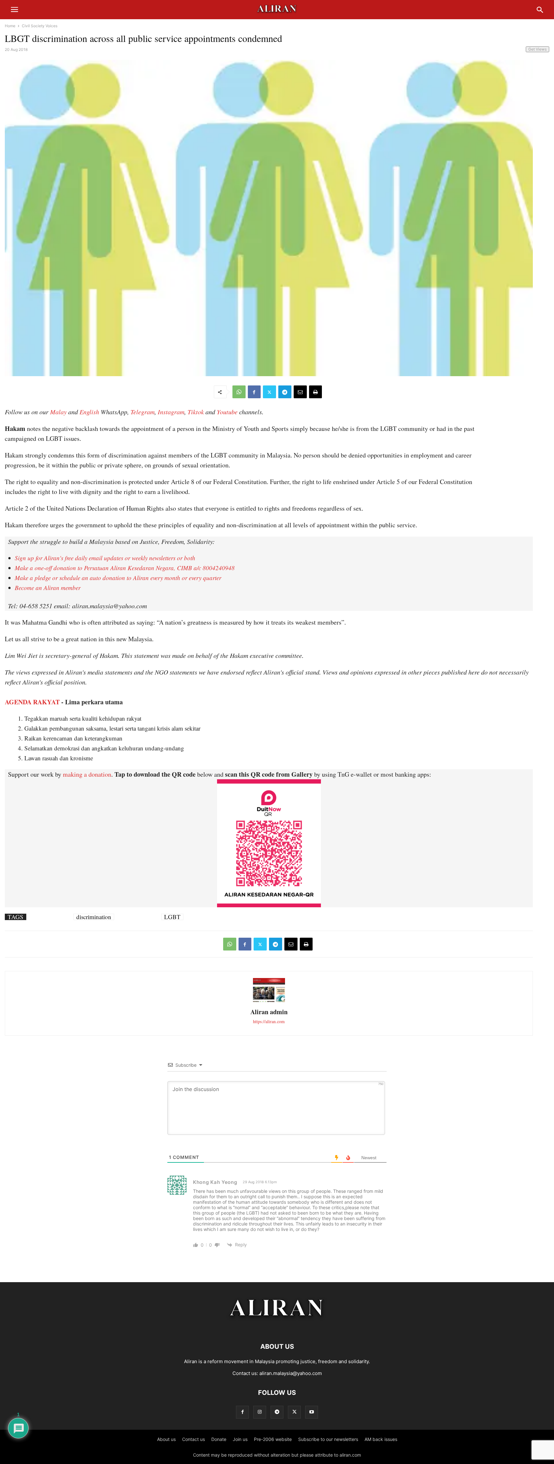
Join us (240, 1439)
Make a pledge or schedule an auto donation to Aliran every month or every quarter (118, 578)
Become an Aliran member (47, 588)
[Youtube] (311, 1412)
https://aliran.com (269, 1021)
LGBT (172, 917)
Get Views (537, 49)
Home (10, 25)
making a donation (87, 774)
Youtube (227, 412)
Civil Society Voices (39, 25)
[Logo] (277, 1327)
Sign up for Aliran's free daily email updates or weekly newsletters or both (105, 558)
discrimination (93, 917)
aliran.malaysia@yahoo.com (290, 1373)
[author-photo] (269, 1001)
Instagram (171, 412)
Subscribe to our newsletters (328, 1439)
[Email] (300, 391)
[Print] (315, 391)
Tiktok (196, 412)
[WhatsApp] (239, 391)
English (89, 412)
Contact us (193, 1439)
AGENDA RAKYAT (32, 702)
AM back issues (381, 1439)
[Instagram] (259, 1412)
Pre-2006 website (273, 1439)
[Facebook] (254, 391)
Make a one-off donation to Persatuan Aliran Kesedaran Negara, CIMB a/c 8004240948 (125, 568)
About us (166, 1439)
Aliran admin (269, 1011)
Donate (218, 1439)
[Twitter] (269, 391)
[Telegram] (284, 391)
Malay (58, 412)
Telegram (142, 412)
